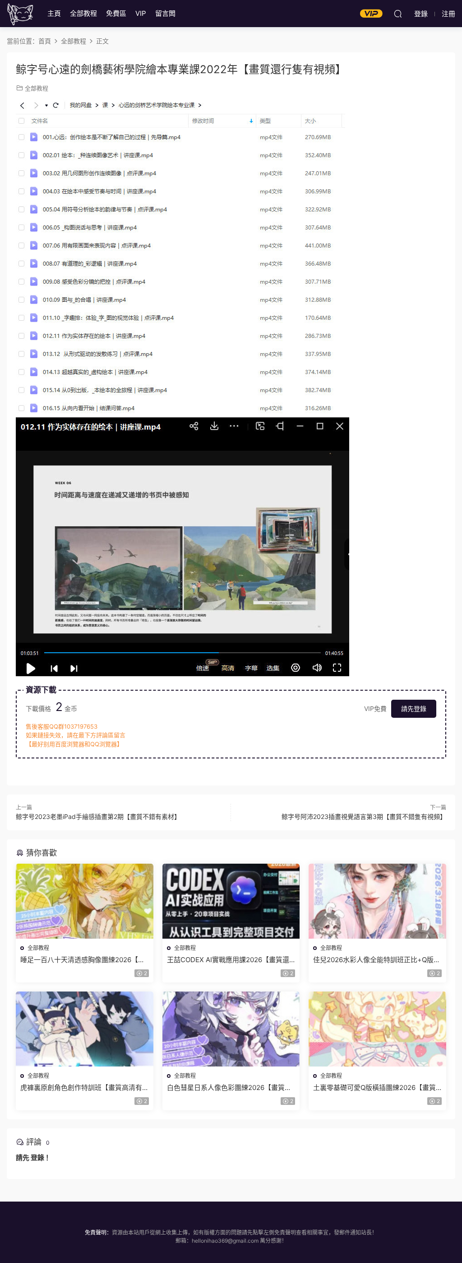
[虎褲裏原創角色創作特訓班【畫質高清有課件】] (84, 1029)
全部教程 (83, 13)
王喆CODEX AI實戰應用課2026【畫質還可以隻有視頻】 (228, 959)
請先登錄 (413, 708)
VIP (140, 13)
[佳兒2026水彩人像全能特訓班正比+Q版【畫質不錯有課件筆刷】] (377, 901)
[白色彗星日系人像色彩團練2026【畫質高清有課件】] (231, 1029)
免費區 (116, 13)
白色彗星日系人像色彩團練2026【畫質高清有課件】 (229, 1087)
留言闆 (165, 13)
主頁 (54, 13)
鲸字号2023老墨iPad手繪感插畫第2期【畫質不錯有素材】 (98, 816)
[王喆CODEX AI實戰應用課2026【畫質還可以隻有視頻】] (231, 901)
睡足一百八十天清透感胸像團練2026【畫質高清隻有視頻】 (82, 959)
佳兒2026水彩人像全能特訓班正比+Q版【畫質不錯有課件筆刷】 (373, 959)
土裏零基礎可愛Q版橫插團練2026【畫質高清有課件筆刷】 (374, 1087)
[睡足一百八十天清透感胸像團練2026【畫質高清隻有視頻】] (84, 901)
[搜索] (397, 13)
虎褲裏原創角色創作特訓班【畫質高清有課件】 (81, 1087)
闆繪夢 (20, 13)
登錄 (37, 1157)
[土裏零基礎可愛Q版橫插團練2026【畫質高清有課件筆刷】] (377, 1029)
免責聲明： (98, 1232)
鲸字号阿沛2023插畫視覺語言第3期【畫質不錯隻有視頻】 (364, 816)
